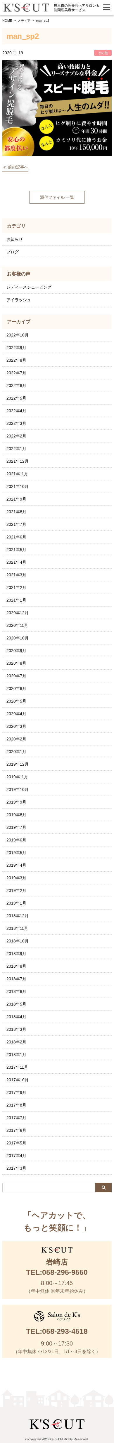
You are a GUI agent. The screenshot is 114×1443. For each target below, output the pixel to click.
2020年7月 (16, 675)
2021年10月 (17, 486)
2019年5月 (16, 852)
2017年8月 (16, 1105)
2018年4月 (16, 1016)
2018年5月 (16, 1004)
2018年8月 (16, 966)
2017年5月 (16, 1143)
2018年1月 (16, 1054)
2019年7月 (16, 827)
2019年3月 (16, 877)
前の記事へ (18, 167)
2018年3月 (16, 1029)
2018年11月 (17, 928)
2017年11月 (17, 1067)
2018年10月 (17, 941)
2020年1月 (16, 751)
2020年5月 (16, 701)
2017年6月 (16, 1130)
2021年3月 (16, 575)
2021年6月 (16, 537)
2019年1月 (16, 903)
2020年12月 (17, 612)
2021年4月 (16, 562)
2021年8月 (16, 511)
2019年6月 (16, 840)
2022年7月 (16, 373)
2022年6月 (16, 385)
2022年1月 (16, 448)
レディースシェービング (28, 287)
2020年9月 (16, 650)
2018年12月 (17, 915)
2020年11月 (17, 625)
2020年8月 (16, 663)
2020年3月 (16, 726)
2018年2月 (16, 1042)
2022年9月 (16, 347)
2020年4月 (16, 713)
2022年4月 (16, 410)
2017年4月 (16, 1155)
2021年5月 (16, 549)
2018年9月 (16, 953)
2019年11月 (17, 776)
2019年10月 (17, 789)
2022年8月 (16, 360)
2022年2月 (16, 436)
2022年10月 (17, 335)
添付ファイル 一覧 (57, 197)
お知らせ (14, 239)
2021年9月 (16, 499)
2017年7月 (16, 1117)
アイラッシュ (18, 299)
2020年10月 (17, 638)
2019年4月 (16, 865)
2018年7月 (16, 978)
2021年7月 (16, 524)
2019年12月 (17, 764)
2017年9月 (16, 1092)
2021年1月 (16, 600)
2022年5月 (16, 398)
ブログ (12, 252)
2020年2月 (16, 739)
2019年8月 (16, 814)
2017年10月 (17, 1079)
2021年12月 (17, 461)
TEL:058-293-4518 (57, 1331)
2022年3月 (16, 423)
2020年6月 (16, 688)
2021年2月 (16, 587)
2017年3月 (16, 1168)
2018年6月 (16, 991)
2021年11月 (17, 474)
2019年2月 (16, 890)
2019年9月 (16, 802)
